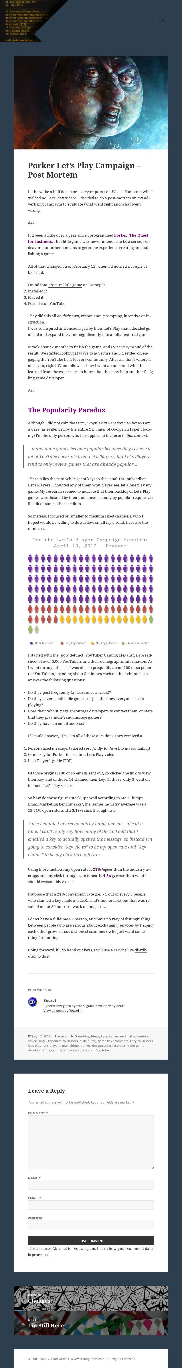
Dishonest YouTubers (62, 1041)
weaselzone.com (82, 1050)
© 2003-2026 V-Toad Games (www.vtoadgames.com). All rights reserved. (82, 1359)
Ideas (95, 1036)
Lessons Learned (113, 1036)
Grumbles (82, 1036)
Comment (38, 1113)
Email (34, 1198)
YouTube (57, 303)
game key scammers (113, 1041)
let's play (34, 1045)
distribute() (88, 1041)
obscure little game (65, 284)
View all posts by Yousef (62, 1010)
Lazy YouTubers (141, 1041)
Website (35, 1218)
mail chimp (70, 1045)
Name (34, 1178)
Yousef (62, 1036)
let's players (51, 1045)
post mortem (58, 1050)
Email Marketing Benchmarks (54, 804)
